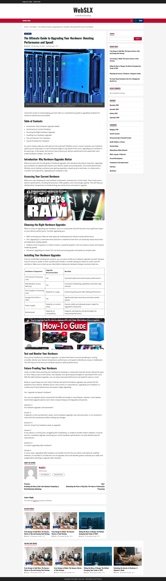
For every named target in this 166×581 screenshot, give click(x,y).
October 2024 (113, 113)
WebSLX (83, 9)
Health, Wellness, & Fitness (117, 142)
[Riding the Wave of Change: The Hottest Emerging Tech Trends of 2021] (92, 520)
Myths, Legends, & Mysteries (118, 154)
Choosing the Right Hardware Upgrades (40, 132)
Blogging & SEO (114, 129)
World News (113, 171)
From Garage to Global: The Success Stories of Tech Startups (63, 533)
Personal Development (116, 158)
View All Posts (58, 475)
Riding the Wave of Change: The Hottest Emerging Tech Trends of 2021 (91, 533)
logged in (36, 500)
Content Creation (115, 134)
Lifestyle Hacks (114, 146)
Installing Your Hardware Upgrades (39, 135)
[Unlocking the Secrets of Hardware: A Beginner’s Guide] (128, 556)
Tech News (28, 33)
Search (112, 34)
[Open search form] (131, 20)
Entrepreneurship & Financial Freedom (120, 138)
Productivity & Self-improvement (119, 162)
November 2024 (114, 109)
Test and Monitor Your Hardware (38, 138)
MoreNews (89, 579)
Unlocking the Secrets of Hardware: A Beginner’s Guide (125, 74)
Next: (85, 486)
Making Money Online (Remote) (118, 150)
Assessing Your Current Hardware (38, 129)
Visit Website (45, 475)
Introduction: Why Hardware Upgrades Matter (43, 126)
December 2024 (114, 105)
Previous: (41, 486)
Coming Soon (26, 21)
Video (140, 21)
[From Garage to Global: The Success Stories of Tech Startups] (64, 520)
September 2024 (114, 117)
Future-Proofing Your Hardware (37, 141)
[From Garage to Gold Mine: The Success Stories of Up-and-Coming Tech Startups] (37, 520)
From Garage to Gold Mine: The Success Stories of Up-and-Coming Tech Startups (37, 533)
